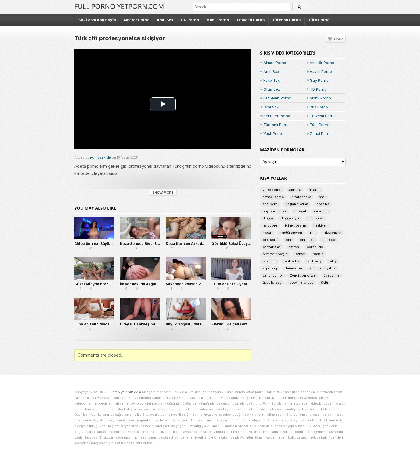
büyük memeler (274, 211)
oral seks (307, 240)
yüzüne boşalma (322, 268)
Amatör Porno (136, 19)
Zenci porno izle (303, 275)
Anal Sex (165, 19)
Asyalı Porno (321, 71)
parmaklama (272, 247)
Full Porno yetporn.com (119, 6)
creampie (321, 211)
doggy (268, 218)
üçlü (324, 283)
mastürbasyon (291, 233)
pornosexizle (100, 157)
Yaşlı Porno (273, 133)
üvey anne (332, 275)
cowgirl (300, 211)
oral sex (328, 240)
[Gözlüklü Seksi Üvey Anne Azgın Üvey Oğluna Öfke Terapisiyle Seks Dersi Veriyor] (231, 228)
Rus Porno (319, 107)
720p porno (272, 190)
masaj (267, 233)
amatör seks (301, 197)
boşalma (323, 204)
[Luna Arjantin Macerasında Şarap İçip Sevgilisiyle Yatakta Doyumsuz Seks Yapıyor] (94, 309)
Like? (338, 39)
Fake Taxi (272, 80)
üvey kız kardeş (301, 283)
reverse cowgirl (275, 254)
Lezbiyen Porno (277, 98)
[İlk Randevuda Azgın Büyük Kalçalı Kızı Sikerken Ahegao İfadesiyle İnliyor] (140, 268)
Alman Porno (274, 62)
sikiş (332, 261)
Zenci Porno (321, 133)
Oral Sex (271, 107)
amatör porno (273, 197)
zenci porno (272, 275)
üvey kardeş (272, 283)
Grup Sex (271, 89)
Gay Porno (319, 80)
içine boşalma (296, 225)
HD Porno (190, 19)
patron (294, 247)
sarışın (318, 254)
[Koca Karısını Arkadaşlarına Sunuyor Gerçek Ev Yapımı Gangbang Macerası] (185, 228)
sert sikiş (314, 261)
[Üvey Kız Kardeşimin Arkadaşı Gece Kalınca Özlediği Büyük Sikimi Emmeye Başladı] (140, 309)
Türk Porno (318, 19)
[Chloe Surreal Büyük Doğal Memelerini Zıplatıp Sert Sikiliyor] (94, 228)
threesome (293, 268)
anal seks (270, 204)
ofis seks (270, 240)
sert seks (291, 261)
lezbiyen (321, 225)
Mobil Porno (217, 19)
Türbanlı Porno (286, 19)
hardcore (270, 225)
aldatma (295, 190)
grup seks (315, 218)
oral (289, 240)
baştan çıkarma (297, 204)
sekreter (269, 261)
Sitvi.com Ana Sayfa (97, 19)
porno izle (315, 247)
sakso (300, 254)
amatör (314, 190)
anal (322, 197)
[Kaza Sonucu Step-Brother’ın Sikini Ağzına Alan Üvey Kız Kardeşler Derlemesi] (140, 228)
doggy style (290, 218)
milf (312, 233)
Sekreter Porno (276, 115)
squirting (270, 268)
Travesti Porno (250, 19)
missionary (332, 233)
